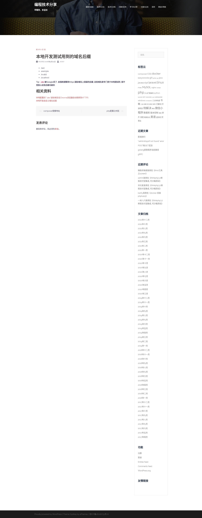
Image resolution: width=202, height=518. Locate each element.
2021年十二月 (144, 220)
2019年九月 (143, 311)
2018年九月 (143, 363)
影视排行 (141, 137)
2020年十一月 (144, 259)
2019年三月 (143, 337)
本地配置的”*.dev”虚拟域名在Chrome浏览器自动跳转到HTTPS (62, 98)
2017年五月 (143, 433)
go (157, 78)
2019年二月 (143, 341)
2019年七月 (143, 320)
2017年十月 (143, 411)
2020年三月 (143, 294)
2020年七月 (143, 276)
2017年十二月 (144, 402)
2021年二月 (143, 246)
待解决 (147, 108)
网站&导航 (162, 7)
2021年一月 (143, 250)
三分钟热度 (156, 100)
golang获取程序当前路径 (148, 150)
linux (160, 82)
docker (156, 73)
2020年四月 (143, 289)
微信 (153, 108)
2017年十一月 (144, 407)
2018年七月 (143, 372)
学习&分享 (133, 7)
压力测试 (149, 104)
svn (144, 97)
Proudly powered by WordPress (48, 514)
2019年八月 (143, 315)
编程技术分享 (45, 4)
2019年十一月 (144, 302)
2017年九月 (143, 415)
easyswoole (143, 78)
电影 (160, 113)
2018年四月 (143, 385)
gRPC (140, 154)
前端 (145, 104)
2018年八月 (143, 367)
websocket (158, 97)
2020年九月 (143, 268)
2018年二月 (143, 394)
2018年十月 (143, 359)
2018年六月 (143, 376)
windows (141, 100)
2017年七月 (143, 424)
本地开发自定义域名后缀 (46, 101)
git (151, 77)
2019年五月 (143, 328)
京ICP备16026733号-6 (99, 514)
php (141, 92)
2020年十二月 (144, 254)
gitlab (154, 78)
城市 (154, 104)
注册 (140, 453)
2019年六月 (143, 324)
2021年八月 (143, 228)
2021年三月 (143, 241)
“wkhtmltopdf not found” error (151, 141)
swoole (148, 97)
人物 (142, 104)
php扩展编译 (149, 93)
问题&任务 (122, 7)
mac (140, 87)
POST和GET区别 (145, 145)
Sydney (73, 514)
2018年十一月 (144, 354)
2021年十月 (143, 224)
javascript (143, 82)
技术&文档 (111, 7)
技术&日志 (101, 7)
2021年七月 (143, 233)
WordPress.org (144, 471)
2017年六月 (143, 428)
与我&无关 (144, 7)
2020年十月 (143, 263)
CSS (149, 73)
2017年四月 (143, 437)
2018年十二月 (144, 350)
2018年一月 (143, 398)
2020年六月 (143, 281)
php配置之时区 (113, 111)
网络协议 (147, 117)
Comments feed (145, 466)
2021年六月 (143, 237)
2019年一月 (143, 346)
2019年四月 (143, 333)
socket (140, 97)
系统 (142, 117)
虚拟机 (158, 117)
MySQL (146, 87)
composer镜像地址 (51, 111)
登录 (57, 129)
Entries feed (143, 462)
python (157, 93)
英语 (153, 116)
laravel (152, 82)
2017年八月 (143, 420)
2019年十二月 (144, 298)
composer (142, 74)
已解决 (158, 104)
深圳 (153, 7)
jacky (62, 62)
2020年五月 (143, 285)
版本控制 (154, 113)
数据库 (147, 112)
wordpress (149, 100)
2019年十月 (143, 307)
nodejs (159, 87)
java (160, 78)
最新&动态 (90, 7)
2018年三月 (143, 389)
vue (153, 97)
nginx (154, 87)
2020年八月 (143, 272)
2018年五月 (143, 381)
